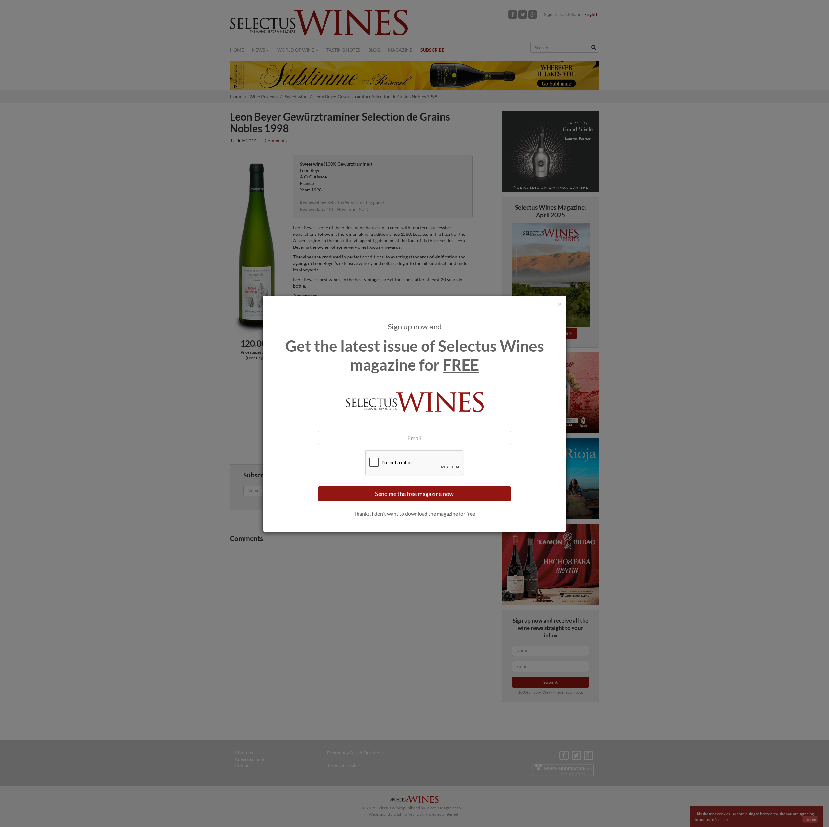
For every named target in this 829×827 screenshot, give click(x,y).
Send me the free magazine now (414, 493)
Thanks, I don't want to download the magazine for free (414, 514)
